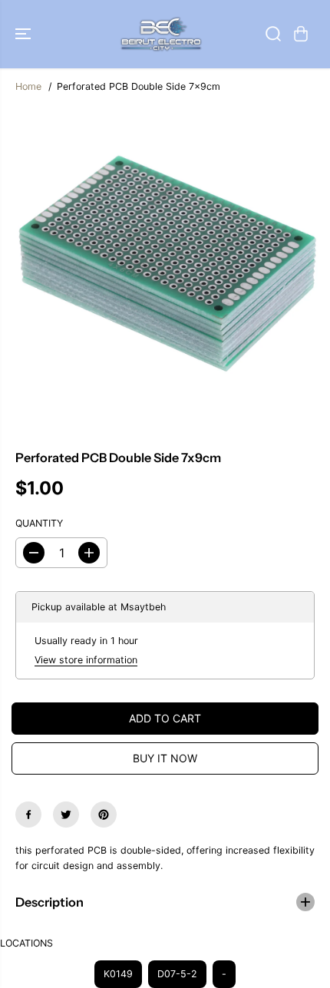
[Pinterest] (104, 814)
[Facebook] (28, 814)
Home (28, 86)
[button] (24, 34)
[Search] (273, 34)
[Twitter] (66, 814)
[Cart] (301, 34)
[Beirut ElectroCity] (161, 34)
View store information (86, 660)
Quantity (39, 523)
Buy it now (165, 758)
